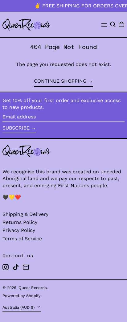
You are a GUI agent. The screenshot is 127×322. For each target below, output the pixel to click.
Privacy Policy (18, 230)
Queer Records (32, 287)
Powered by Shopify (21, 295)
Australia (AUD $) (19, 307)
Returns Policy (19, 222)
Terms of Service (22, 239)
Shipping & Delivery (25, 214)
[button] (113, 24)
